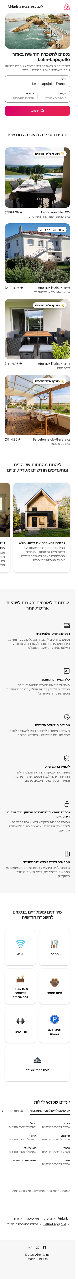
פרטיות (43, 1259)
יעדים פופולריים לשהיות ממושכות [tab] (50, 1110)
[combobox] (37, 83)
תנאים (31, 1259)
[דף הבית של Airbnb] (67, 6)
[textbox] (54, 98)
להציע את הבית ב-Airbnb (25, 7)
